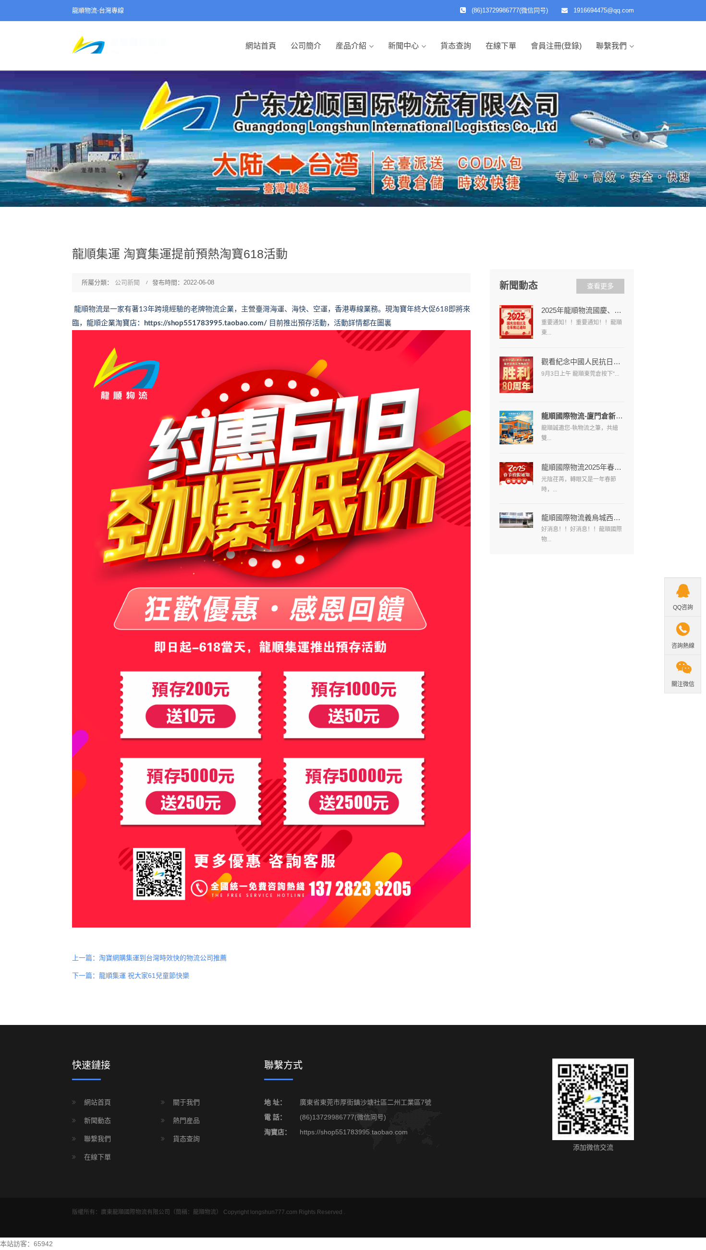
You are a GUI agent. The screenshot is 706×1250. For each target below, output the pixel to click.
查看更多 (600, 286)
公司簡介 (306, 46)
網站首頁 (260, 46)
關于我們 (186, 1102)
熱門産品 (186, 1120)
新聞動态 (97, 1120)
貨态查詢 (455, 46)
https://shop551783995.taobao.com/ (205, 323)
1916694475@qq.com (603, 10)
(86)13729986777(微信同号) (343, 1117)
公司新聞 (127, 282)
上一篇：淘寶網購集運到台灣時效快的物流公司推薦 (149, 958)
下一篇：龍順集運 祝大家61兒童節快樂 (130, 975)
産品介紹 (351, 46)
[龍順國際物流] (120, 45)
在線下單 (501, 46)
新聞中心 (403, 46)
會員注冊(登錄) (556, 46)
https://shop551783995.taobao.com (354, 1132)
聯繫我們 (611, 46)
